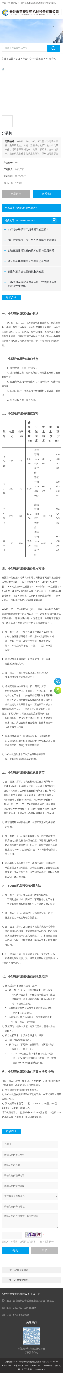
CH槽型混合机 (21, 1280)
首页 (18, 58)
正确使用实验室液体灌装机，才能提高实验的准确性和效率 (32, 284)
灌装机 (39, 58)
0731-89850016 (57, 681)
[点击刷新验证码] (33, 1234)
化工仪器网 (27, 1369)
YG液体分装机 (21, 1270)
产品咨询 (16, 193)
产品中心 (27, 58)
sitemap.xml (40, 1369)
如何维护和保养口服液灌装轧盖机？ (28, 229)
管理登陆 (48, 1365)
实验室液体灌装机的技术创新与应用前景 (31, 250)
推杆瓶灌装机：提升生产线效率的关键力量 (32, 240)
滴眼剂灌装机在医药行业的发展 (26, 271)
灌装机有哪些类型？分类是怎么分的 (28, 261)
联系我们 (47, 193)
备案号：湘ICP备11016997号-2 (27, 1365)
